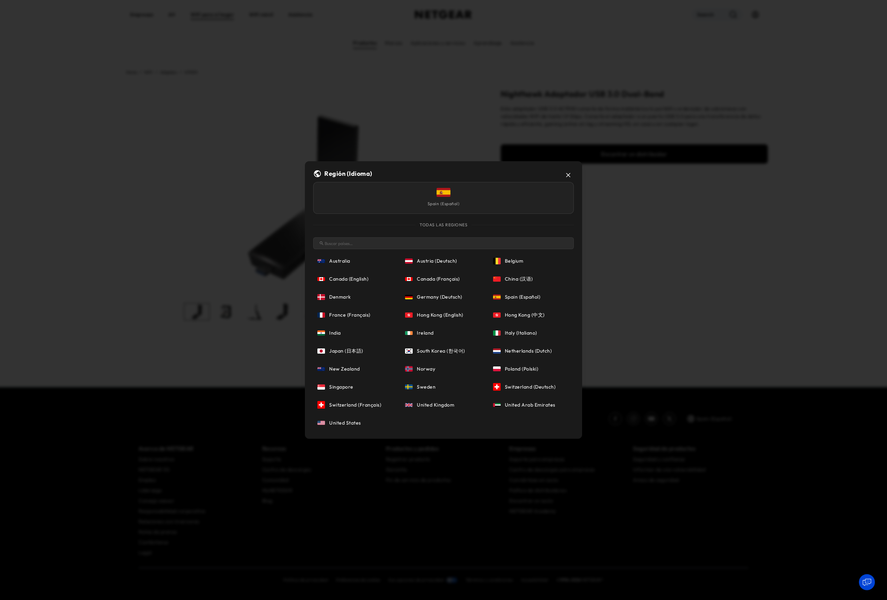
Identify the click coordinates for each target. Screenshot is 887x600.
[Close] (568, 175)
